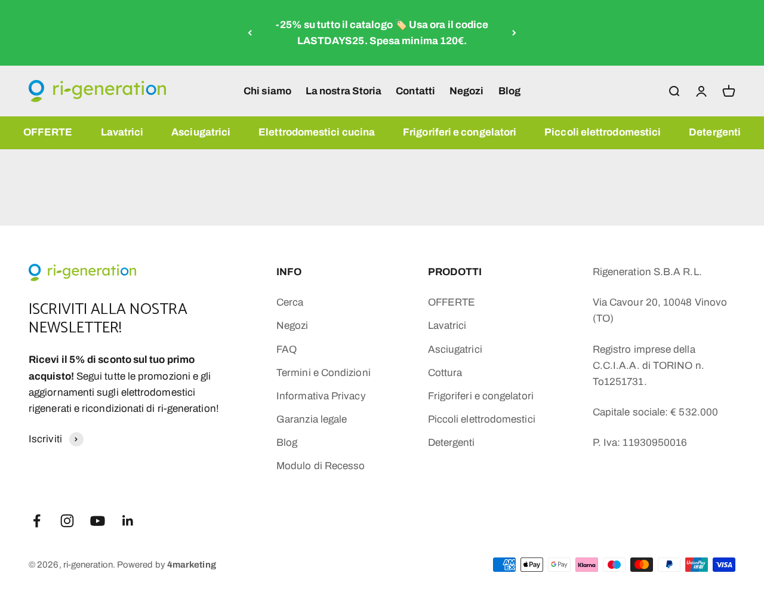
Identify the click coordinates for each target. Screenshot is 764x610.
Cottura (445, 372)
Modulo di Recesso (320, 466)
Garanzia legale (311, 419)
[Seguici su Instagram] (67, 521)
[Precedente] (250, 32)
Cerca (289, 302)
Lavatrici (122, 132)
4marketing (191, 564)
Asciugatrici (200, 132)
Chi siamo (267, 90)
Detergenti (715, 132)
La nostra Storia (343, 90)
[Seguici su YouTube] (98, 521)
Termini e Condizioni (323, 372)
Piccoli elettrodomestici (602, 132)
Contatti (415, 90)
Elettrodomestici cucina (316, 132)
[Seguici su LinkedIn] (128, 521)
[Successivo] (514, 32)
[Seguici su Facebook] (37, 521)
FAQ (286, 349)
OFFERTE (48, 132)
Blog (509, 90)
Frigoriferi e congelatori (459, 132)
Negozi (466, 90)
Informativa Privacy (321, 396)
